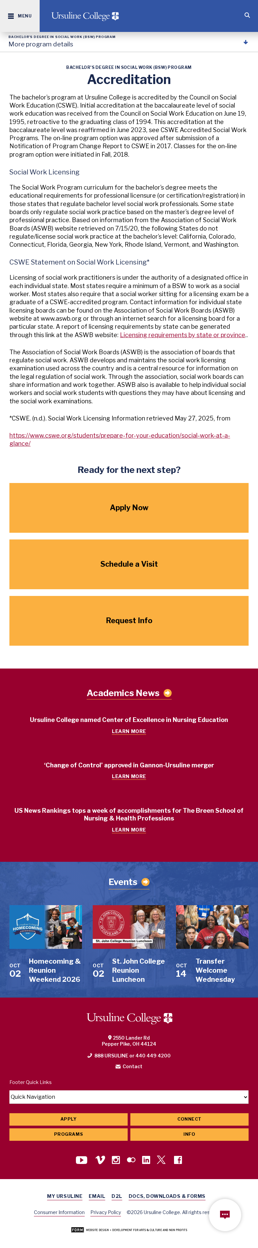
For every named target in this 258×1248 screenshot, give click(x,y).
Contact (132, 1066)
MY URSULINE (64, 1196)
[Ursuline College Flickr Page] (131, 1161)
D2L (117, 1196)
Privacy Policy (105, 1212)
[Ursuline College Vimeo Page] (100, 1161)
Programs (68, 1134)
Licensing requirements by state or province (182, 334)
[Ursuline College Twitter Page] (162, 1161)
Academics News (123, 693)
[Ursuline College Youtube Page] (82, 1161)
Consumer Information (59, 1212)
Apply (68, 1119)
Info (189, 1134)
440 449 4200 (153, 1055)
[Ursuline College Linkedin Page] (146, 1161)
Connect (189, 1119)
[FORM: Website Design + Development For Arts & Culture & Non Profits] (129, 1230)
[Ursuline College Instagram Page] (116, 1161)
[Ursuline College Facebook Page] (178, 1161)
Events (123, 882)
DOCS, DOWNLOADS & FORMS (167, 1196)
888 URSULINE (111, 1055)
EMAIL (97, 1196)
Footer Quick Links (30, 1082)
